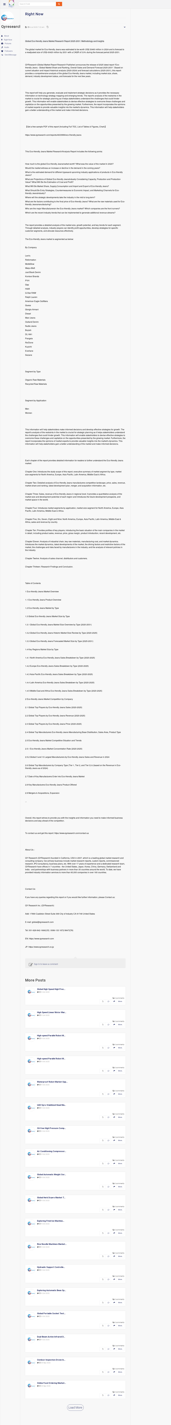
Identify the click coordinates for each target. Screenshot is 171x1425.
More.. (120, 1001)
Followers (8, 51)
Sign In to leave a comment (46, 964)
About (6, 36)
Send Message (10, 55)
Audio (6, 47)
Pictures (7, 44)
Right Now (8, 40)
